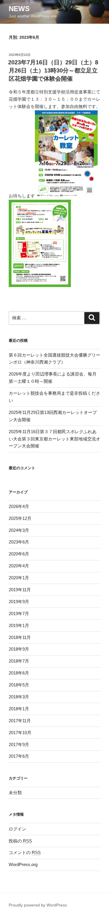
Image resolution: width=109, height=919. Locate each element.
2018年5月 (19, 684)
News (19, 9)
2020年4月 (19, 565)
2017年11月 (20, 720)
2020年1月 (19, 577)
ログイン (17, 828)
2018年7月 (19, 660)
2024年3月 (19, 530)
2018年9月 (19, 649)
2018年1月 (19, 708)
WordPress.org (23, 864)
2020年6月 (19, 553)
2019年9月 (19, 601)
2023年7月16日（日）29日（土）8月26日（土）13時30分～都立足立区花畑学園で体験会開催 (53, 70)
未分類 (15, 792)
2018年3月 (19, 696)
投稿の (20, 840)
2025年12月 (20, 518)
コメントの (25, 852)
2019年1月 (19, 625)
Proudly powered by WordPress (38, 905)
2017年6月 (19, 756)
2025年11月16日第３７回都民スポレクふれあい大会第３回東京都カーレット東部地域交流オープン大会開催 (54, 439)
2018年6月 (19, 672)
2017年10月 (20, 732)
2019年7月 (19, 613)
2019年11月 (20, 589)
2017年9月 (19, 744)
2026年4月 (19, 506)
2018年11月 (20, 637)
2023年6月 (19, 541)
